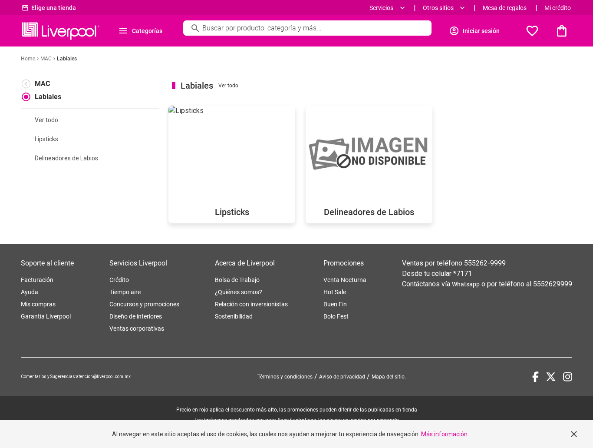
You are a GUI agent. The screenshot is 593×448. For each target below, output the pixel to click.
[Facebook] (535, 377)
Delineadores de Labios (66, 158)
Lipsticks (46, 139)
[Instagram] (567, 377)
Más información (444, 434)
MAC (42, 84)
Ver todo (46, 119)
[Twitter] (551, 377)
